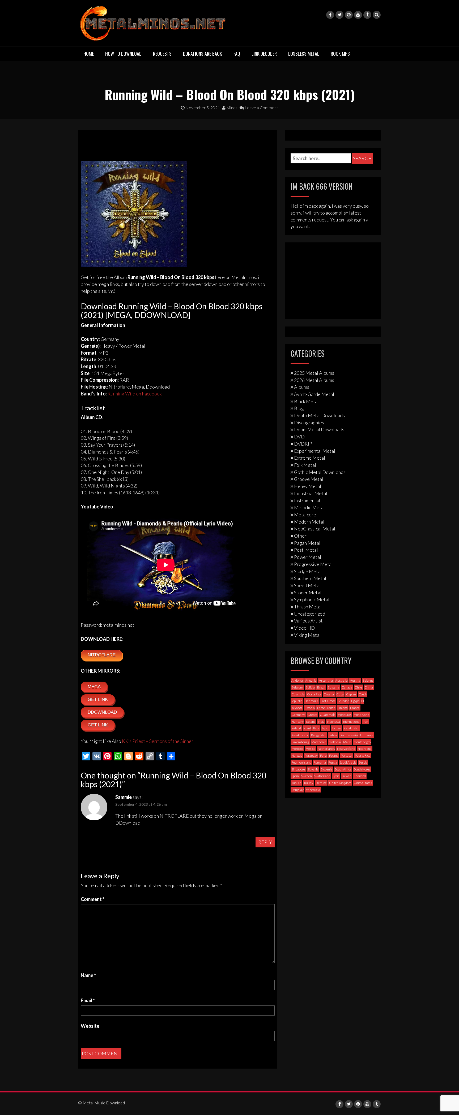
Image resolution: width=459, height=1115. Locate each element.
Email (88, 1000)
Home (88, 53)
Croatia (329, 694)
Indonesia (333, 722)
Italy (316, 728)
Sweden (306, 776)
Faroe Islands (326, 708)
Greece (312, 715)
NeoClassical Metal (314, 529)
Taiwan (346, 776)
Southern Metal (310, 578)
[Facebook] (330, 15)
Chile (358, 687)
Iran (365, 722)
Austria (355, 680)
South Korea (362, 769)
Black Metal (306, 401)
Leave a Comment (261, 107)
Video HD (304, 628)
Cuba (340, 694)
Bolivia (310, 687)
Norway (296, 755)
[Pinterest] (349, 15)
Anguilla (311, 680)
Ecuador (343, 701)
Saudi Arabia (347, 762)
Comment (92, 899)
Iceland (311, 722)
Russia (332, 762)
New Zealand (346, 749)
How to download (123, 53)
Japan (325, 728)
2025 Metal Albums (314, 373)
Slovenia (326, 769)
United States (363, 783)
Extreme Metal (309, 458)
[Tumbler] (367, 15)
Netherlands (326, 749)
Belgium (297, 687)
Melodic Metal (309, 507)
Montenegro (362, 742)
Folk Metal (305, 465)
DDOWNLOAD (102, 712)
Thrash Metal (308, 606)
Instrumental (307, 500)
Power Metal (307, 557)
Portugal (346, 755)
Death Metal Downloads (319, 415)
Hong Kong (361, 715)
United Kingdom (340, 783)
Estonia (310, 708)
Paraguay (311, 755)
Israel (307, 728)
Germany (298, 715)
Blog (299, 408)
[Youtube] (358, 15)
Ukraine (321, 783)
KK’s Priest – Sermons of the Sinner (157, 741)
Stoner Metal (307, 592)
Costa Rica (314, 694)
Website (90, 1026)
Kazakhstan (351, 728)
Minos (231, 107)
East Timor (327, 701)
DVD (299, 436)
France (355, 708)
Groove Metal (308, 479)
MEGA (94, 686)
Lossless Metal (303, 53)
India (321, 722)
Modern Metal (309, 522)
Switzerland (322, 776)
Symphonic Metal (311, 599)
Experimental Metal (314, 451)
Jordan (336, 728)
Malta (347, 742)
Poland (333, 755)
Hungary (297, 722)
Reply (265, 842)
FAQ (236, 53)
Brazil (321, 687)
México (310, 749)
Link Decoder (264, 53)
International (351, 722)
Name (88, 975)
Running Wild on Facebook (135, 394)
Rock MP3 (340, 53)
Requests (162, 53)
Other (300, 536)
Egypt (355, 701)
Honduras (344, 715)
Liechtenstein (348, 735)
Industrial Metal (310, 493)
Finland (342, 708)
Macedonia (318, 742)
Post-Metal (306, 550)
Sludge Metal (308, 571)
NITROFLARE (102, 654)
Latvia (333, 735)
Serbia (363, 762)
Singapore (298, 769)
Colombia (298, 694)
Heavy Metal (307, 486)
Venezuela (313, 790)
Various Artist (308, 621)
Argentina (326, 680)
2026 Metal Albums (314, 380)
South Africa (343, 769)
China (368, 687)
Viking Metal (307, 635)
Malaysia (335, 742)
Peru (323, 755)
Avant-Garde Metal (314, 394)
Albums (301, 387)
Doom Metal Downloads (319, 429)
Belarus (368, 680)
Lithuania (366, 735)
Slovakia (312, 769)
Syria (336, 776)
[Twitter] (339, 15)
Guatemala (327, 715)
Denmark (311, 701)
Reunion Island (301, 762)
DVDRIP (303, 444)
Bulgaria (333, 687)
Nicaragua (365, 749)
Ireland (296, 728)
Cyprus (351, 694)
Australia (341, 680)
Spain (295, 776)
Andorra (297, 680)
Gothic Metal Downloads (320, 472)
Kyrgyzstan (318, 735)
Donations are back (202, 53)
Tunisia (296, 783)
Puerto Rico (362, 755)
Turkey (308, 783)
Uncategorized (309, 614)
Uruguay (297, 790)
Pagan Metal (307, 543)
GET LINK (98, 699)
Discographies (309, 422)
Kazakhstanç (300, 735)
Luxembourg (300, 742)
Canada (347, 687)
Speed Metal (307, 585)
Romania (320, 762)
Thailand (360, 776)
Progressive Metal (313, 564)
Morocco (297, 749)
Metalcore (305, 514)
